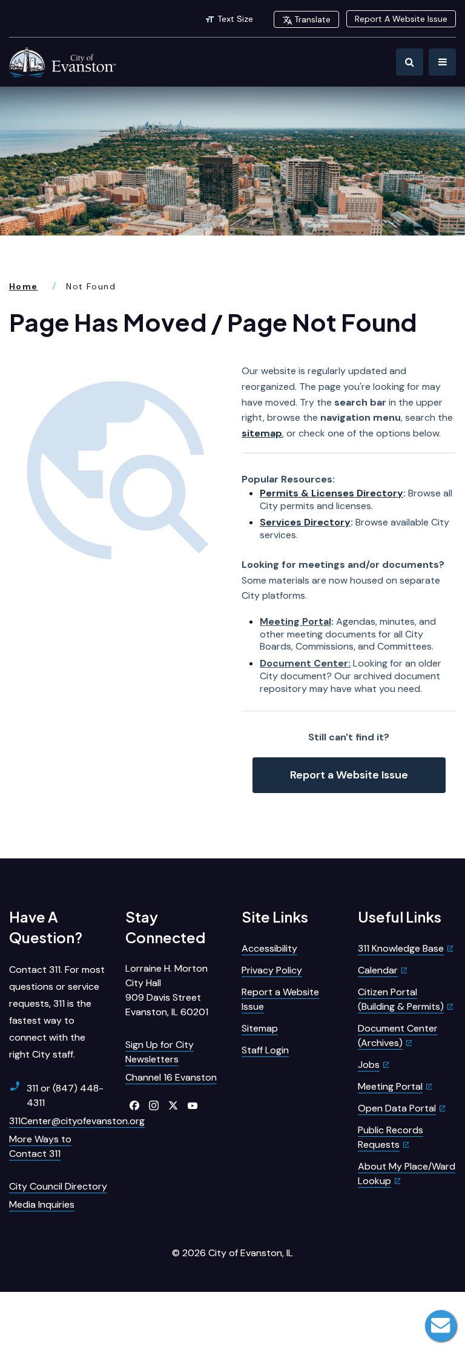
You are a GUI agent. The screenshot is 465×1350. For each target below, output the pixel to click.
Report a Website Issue (349, 775)
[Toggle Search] (409, 62)
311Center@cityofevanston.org (77, 1121)
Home (23, 286)
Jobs (369, 1064)
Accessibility (269, 948)
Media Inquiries (41, 1204)
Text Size (235, 18)
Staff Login (265, 1050)
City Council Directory (58, 1186)
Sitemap (260, 1028)
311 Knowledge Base (401, 948)
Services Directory (305, 522)
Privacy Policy (272, 970)
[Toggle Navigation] (442, 62)
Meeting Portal (295, 621)
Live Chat (441, 1326)
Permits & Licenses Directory (331, 493)
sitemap (262, 433)
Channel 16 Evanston (171, 1077)
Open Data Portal (397, 1108)
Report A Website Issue (401, 18)
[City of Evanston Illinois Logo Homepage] (63, 62)
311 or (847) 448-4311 (65, 1095)
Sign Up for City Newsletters (159, 1051)
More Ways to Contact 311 (40, 1146)
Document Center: (305, 663)
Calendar (378, 970)
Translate (312, 19)
